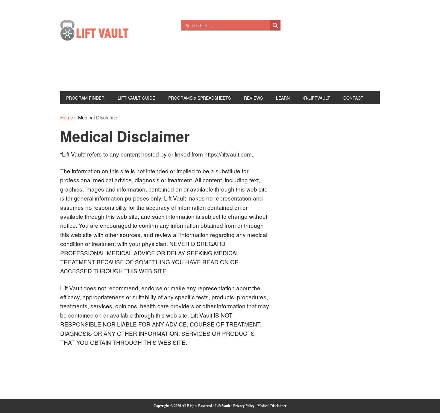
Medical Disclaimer (271, 406)
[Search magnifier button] (275, 25)
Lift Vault (100, 32)
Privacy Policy (243, 406)
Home (66, 117)
